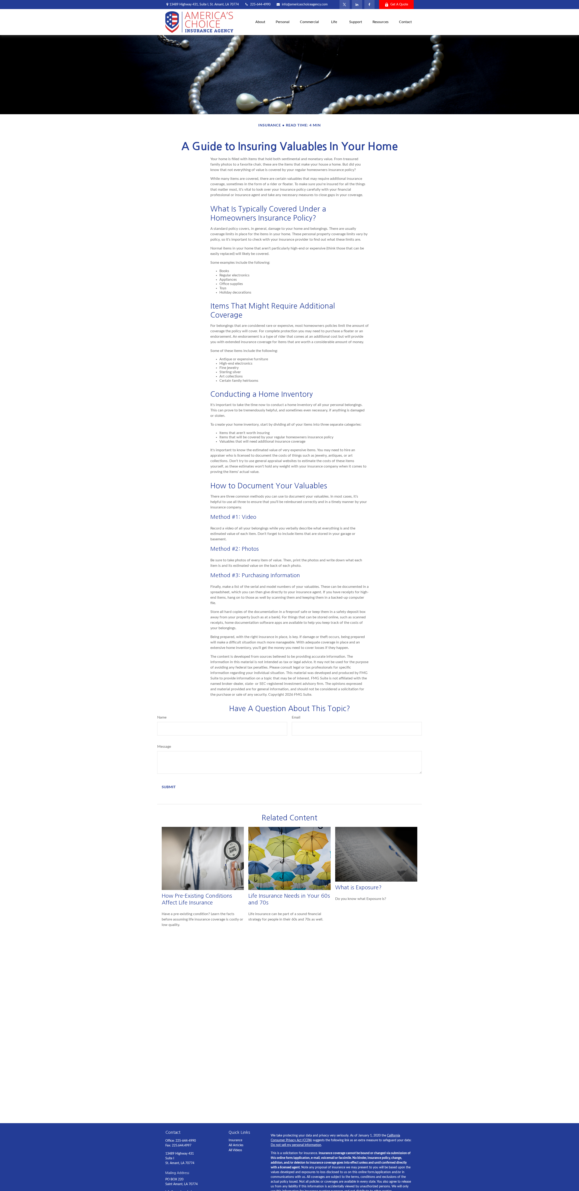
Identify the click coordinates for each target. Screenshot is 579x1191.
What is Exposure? (358, 887)
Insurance (235, 1140)
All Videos (235, 1150)
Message (164, 746)
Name (161, 717)
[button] (260, 22)
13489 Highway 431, (204, 4)
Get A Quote (399, 4)
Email (296, 717)
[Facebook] (369, 4)
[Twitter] (344, 4)
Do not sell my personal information (296, 1145)
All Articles (236, 1145)
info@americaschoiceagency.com (305, 4)
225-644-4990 (260, 4)
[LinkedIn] (357, 4)
